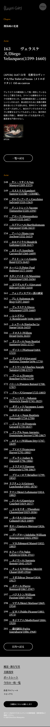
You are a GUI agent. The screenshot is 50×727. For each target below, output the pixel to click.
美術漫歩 (8, 672)
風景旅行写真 (12, 666)
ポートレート (11, 677)
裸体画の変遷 (11, 26)
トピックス (8, 694)
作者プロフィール (11, 690)
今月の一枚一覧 (12, 682)
